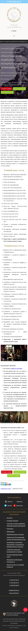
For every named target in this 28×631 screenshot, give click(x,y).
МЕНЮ (14, 31)
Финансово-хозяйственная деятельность (14, 561)
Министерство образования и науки (15, 614)
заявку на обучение (16, 368)
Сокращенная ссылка (6, 488)
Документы (10, 529)
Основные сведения (12, 521)
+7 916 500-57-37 (14, 583)
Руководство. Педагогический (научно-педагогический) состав (16, 538)
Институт (10, 501)
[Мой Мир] (10, 484)
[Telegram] (1, 484)
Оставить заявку (6, 89)
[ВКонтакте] (6, 484)
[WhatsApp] (3, 484)
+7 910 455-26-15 (14, 580)
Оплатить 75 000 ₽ (7, 92)
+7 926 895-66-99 (14, 585)
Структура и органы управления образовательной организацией (16, 525)
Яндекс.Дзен (19, 505)
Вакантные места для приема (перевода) (15, 566)
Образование (10, 531)
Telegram (9, 505)
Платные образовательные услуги (14, 556)
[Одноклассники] (8, 484)
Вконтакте (19, 501)
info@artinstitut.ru (14, 590)
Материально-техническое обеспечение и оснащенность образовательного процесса (15, 545)
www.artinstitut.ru (14, 593)
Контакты (9, 518)
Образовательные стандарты (15, 534)
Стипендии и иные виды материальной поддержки (14, 551)
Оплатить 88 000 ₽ (19, 89)
